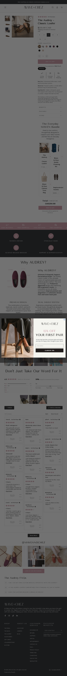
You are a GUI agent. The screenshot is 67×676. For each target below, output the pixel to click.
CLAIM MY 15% (49, 350)
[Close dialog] (64, 319)
